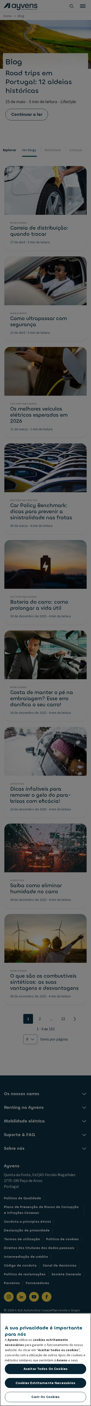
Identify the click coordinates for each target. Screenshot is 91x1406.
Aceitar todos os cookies (45, 1369)
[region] (45, 1359)
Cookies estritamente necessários (45, 1383)
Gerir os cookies (45, 1397)
